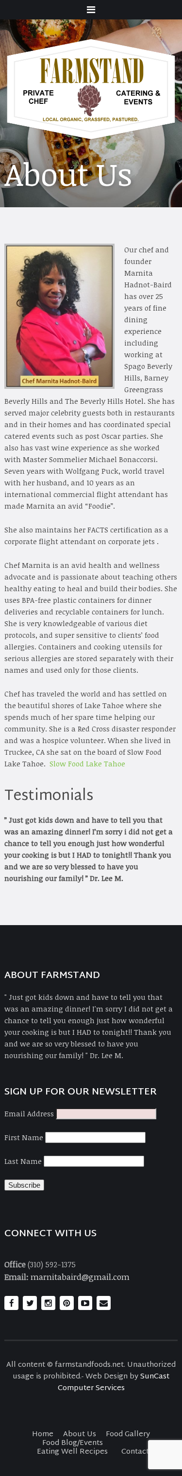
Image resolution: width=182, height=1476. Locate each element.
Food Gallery (128, 1434)
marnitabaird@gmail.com (80, 1276)
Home (42, 1434)
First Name (23, 1137)
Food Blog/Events (72, 1443)
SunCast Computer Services (114, 1382)
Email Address (29, 1113)
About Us (79, 1434)
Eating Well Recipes (72, 1452)
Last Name (23, 1161)
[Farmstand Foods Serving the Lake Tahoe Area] (91, 89)
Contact (135, 1452)
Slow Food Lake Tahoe (87, 763)
